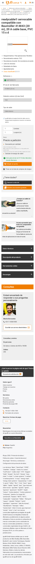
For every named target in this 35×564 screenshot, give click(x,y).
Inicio (4, 8)
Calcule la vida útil (14, 183)
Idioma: (10, 445)
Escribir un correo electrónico (16, 327)
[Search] (21, 3)
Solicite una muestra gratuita (15, 188)
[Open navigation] (2, 3)
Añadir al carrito (11, 164)
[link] (17, 183)
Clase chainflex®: (9, 71)
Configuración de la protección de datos (14, 463)
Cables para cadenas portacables (17, 8)
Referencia (6, 76)
